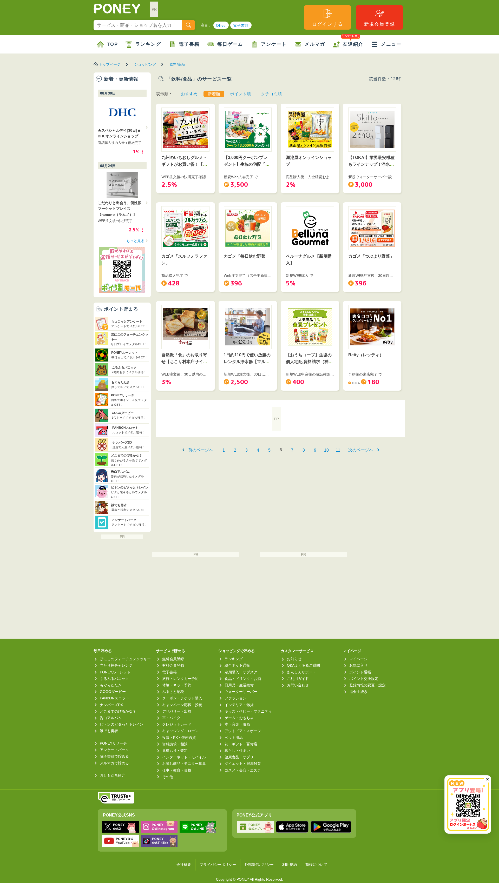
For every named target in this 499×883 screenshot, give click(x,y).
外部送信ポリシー (259, 864)
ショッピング (145, 64)
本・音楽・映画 (237, 724)
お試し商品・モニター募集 (184, 763)
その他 (167, 777)
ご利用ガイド (298, 679)
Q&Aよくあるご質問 (303, 665)
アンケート (274, 44)
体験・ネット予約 (176, 685)
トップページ (110, 64)
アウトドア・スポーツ (243, 731)
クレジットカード (176, 724)
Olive (221, 25)
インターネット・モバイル (184, 757)
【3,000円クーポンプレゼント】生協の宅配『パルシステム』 (247, 164)
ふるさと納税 (173, 692)
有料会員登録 (173, 665)
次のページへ (360, 450)
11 (338, 450)
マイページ (358, 659)
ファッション (235, 698)
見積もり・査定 (175, 750)
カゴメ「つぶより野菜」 (371, 256)
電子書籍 (241, 25)
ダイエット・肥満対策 (243, 763)
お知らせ (294, 659)
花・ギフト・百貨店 (241, 744)
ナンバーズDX (111, 705)
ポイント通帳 (360, 672)
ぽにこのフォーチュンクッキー (125, 659)
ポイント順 (240, 94)
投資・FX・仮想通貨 (179, 737)
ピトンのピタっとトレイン (121, 724)
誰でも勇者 (109, 731)
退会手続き (358, 692)
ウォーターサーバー (241, 692)
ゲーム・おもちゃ (239, 718)
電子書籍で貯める (114, 756)
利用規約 (289, 864)
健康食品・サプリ (239, 757)
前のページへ (200, 450)
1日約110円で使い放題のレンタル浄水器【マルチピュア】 (247, 361)
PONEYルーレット (115, 672)
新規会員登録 (379, 24)
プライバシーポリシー (218, 864)
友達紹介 (353, 44)
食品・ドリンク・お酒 (243, 679)
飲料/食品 (177, 64)
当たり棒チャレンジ (116, 665)
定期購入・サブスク (241, 672)
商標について (316, 864)
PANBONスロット (114, 698)
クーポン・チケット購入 (182, 698)
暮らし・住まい (237, 750)
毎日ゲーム (230, 44)
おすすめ (189, 94)
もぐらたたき (111, 685)
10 (326, 450)
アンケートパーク (114, 750)
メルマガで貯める (114, 763)
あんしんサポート (301, 672)
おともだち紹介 (112, 775)
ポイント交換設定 (363, 679)
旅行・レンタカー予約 (180, 679)
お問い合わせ (298, 685)
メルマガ (315, 44)
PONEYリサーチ (113, 743)
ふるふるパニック (114, 679)
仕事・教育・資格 (176, 770)
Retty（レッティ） (366, 355)
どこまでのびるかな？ (118, 711)
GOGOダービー (113, 692)
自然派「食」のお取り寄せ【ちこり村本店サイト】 (184, 361)
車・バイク (171, 718)
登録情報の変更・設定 (367, 685)
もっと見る (135, 241)
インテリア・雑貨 (239, 705)
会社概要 (183, 864)
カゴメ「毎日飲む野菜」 (247, 256)
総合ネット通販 (237, 665)
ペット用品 (234, 737)
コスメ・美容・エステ (243, 770)
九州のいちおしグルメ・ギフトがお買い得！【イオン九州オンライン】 (184, 164)
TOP (112, 44)
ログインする (327, 24)
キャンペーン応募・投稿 (182, 705)
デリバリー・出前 (176, 711)
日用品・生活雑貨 (239, 685)
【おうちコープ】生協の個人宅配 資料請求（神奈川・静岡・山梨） (309, 361)
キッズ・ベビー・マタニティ (248, 711)
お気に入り (358, 665)
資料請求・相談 (175, 744)
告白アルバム (111, 718)
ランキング (148, 44)
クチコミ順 (271, 94)
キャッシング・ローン (180, 731)
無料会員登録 (173, 659)
